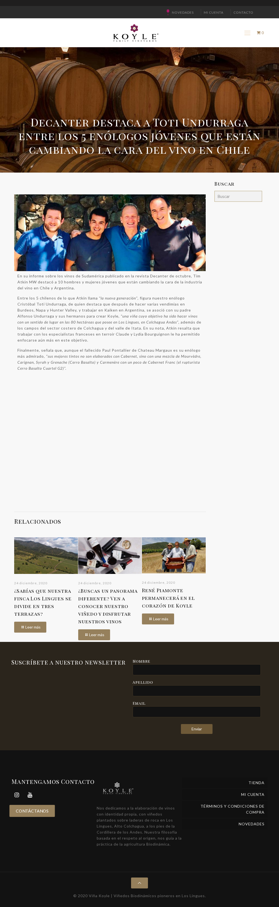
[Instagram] (16, 795)
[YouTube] (30, 795)
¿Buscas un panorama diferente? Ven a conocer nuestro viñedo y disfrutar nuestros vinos (107, 606)
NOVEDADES (183, 12)
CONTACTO (243, 12)
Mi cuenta (213, 12)
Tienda (256, 782)
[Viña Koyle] (135, 32)
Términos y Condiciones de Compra (233, 809)
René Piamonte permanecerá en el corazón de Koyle (168, 598)
